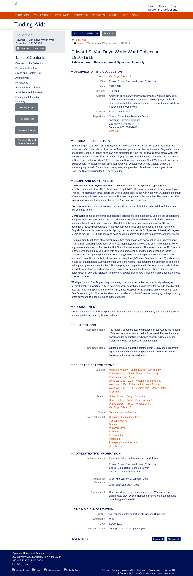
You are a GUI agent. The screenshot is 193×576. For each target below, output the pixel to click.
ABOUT (113, 15)
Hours (162, 6)
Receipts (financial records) (123, 442)
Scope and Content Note (94, 180)
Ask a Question (26, 107)
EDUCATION (81, 15)
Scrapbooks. (115, 446)
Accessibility (128, 570)
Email (151, 6)
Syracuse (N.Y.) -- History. (122, 412)
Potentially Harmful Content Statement (27, 141)
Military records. (117, 428)
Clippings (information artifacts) (125, 417)
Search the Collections (162, 9)
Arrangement (85, 307)
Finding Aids (80, 40)
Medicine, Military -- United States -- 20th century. (135, 370)
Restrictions (84, 325)
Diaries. (113, 424)
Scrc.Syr (113, 131)
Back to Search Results (85, 33)
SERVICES (98, 15)
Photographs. (116, 435)
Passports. (114, 431)
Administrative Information (97, 453)
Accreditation (155, 570)
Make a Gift (170, 570)
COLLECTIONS (42, 15)
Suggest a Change (27, 130)
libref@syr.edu (20, 564)
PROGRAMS (62, 15)
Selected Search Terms (93, 365)
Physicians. (115, 391)
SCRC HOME (22, 15)
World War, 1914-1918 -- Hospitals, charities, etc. (135, 380)
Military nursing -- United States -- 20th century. (134, 373)
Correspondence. (118, 420)
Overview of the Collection (97, 71)
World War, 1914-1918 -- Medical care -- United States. (138, 388)
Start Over (109, 33)
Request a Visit (27, 119)
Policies (105, 570)
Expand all (158, 539)
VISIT (125, 15)
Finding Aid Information (93, 509)
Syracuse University (129, 573)
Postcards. (114, 439)
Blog (173, 6)
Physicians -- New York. (121, 377)
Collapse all (173, 539)
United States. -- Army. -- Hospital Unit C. (130, 403)
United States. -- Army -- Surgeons (127, 396)
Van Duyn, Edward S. (120, 76)
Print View (40, 48)
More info (25, 48)
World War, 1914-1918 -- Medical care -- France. (134, 384)
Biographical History (92, 141)
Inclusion (141, 570)
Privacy (116, 570)
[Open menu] (180, 2)
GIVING (136, 15)
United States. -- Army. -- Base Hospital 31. (131, 400)
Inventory (20, 101)
